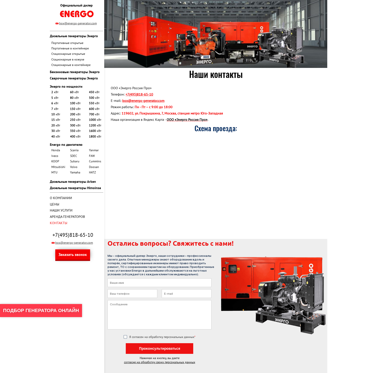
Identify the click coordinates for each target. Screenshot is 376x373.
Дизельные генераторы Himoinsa (75, 188)
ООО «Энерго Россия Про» (187, 119)
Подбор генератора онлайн (41, 310)
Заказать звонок (73, 254)
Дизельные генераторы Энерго (74, 36)
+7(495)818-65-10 (72, 235)
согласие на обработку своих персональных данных (159, 362)
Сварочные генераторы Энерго (74, 78)
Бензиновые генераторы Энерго (75, 72)
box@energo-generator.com (78, 23)
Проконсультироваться (159, 348)
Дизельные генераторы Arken (73, 181)
